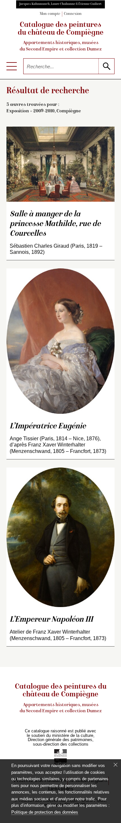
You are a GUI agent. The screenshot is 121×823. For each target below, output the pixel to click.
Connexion (73, 14)
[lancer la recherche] (106, 66)
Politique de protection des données (44, 812)
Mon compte (50, 14)
